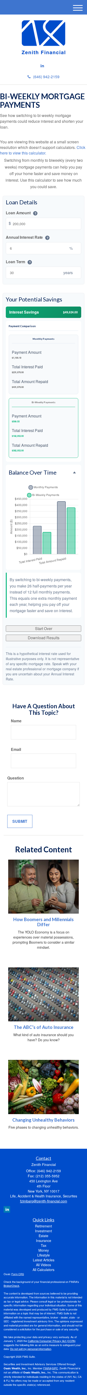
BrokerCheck (11, 1285)
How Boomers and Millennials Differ (43, 922)
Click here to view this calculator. (42, 150)
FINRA (47, 1368)
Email (16, 749)
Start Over (43, 628)
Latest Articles (43, 1259)
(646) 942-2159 (46, 76)
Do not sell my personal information (30, 1349)
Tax (43, 1245)
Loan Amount (21, 213)
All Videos (43, 1264)
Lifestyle (43, 1255)
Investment (43, 1230)
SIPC (55, 1368)
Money (43, 1250)
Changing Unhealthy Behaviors (43, 1120)
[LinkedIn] (42, 66)
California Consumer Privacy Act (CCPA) (52, 1341)
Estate (43, 1235)
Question (15, 778)
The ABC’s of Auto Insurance (43, 1027)
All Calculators (43, 1269)
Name (16, 721)
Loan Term (18, 261)
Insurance (43, 1240)
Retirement (43, 1226)
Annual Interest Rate (27, 237)
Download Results (43, 637)
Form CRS (17, 1274)
